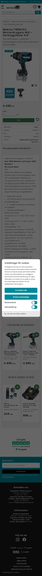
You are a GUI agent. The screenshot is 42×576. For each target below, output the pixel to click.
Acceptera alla (21, 290)
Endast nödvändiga (21, 297)
